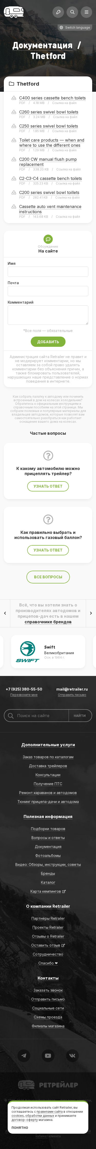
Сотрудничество (48, 954)
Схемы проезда (48, 1017)
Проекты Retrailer (48, 927)
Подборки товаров (48, 828)
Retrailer (24, 1080)
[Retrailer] (14, 12)
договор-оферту (25, 1120)
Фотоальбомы (48, 855)
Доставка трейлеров (48, 766)
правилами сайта (50, 1111)
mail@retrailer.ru (72, 689)
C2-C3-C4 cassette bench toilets (50, 178)
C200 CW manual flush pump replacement (48, 162)
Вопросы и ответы (48, 837)
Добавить (48, 342)
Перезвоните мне (24, 695)
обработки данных (39, 1116)
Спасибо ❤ (48, 963)
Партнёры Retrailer (48, 918)
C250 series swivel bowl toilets (48, 126)
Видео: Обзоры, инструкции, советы (48, 864)
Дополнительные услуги (48, 744)
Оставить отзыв (45, 945)
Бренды (48, 873)
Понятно (20, 1128)
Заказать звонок (48, 990)
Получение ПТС (48, 784)
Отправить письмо (72, 695)
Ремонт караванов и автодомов (48, 792)
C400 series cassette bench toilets (52, 97)
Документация (42, 44)
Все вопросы (48, 577)
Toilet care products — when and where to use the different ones (51, 142)
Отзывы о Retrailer (48, 936)
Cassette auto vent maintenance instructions (50, 209)
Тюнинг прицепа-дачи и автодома (48, 801)
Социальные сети (48, 1008)
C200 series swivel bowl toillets (49, 192)
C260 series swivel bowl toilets (48, 111)
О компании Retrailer (48, 906)
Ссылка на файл (64, 103)
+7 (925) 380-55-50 (24, 689)
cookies (18, 1116)
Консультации (48, 775)
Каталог (48, 882)
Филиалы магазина (48, 1026)
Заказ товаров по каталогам (48, 757)
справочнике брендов (48, 621)
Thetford (28, 84)
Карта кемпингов (45, 891)
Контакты (48, 978)
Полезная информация (48, 816)
